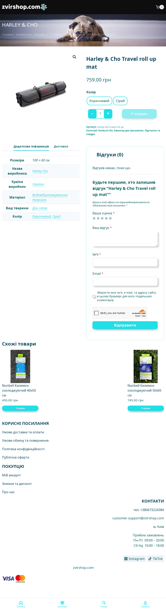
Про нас (8, 492)
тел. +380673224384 (148, 510)
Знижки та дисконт (17, 483)
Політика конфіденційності (23, 449)
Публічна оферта (15, 457)
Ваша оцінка (104, 213)
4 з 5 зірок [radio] (106, 218)
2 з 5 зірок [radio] (98, 218)
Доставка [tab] (61, 146)
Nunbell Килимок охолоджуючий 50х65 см (144, 390)
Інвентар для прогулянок (129, 130)
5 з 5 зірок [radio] (110, 218)
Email (98, 274)
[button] (74, 57)
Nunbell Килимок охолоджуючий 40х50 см (19, 390)
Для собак (39, 208)
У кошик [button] (20, 408)
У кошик (139, 114)
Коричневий (41, 216)
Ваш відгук (102, 228)
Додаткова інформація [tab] (31, 146)
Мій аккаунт (11, 475)
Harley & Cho (20, 24)
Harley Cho (40, 171)
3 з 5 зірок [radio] (102, 218)
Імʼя (97, 254)
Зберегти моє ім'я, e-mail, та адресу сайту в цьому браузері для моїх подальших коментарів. (126, 296)
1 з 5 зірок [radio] (94, 218)
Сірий (56, 216)
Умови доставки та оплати (23, 432)
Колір (91, 92)
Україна (38, 184)
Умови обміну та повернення (25, 440)
